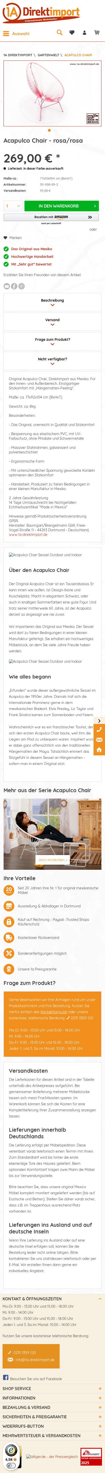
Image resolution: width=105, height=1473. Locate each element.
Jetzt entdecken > (52, 860)
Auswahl (21, 33)
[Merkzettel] (72, 32)
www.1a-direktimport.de (28, 534)
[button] (51, 219)
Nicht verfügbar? (52, 359)
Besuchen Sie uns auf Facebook (36, 1379)
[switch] (11, 1465)
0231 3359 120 (82, 1018)
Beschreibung (52, 300)
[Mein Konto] (84, 32)
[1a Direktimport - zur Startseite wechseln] (42, 13)
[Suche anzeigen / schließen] (59, 32)
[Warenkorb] (97, 32)
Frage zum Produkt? (52, 339)
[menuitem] (16, 33)
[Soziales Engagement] (91, 1457)
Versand (52, 320)
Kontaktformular (54, 1012)
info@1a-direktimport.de (35, 1360)
